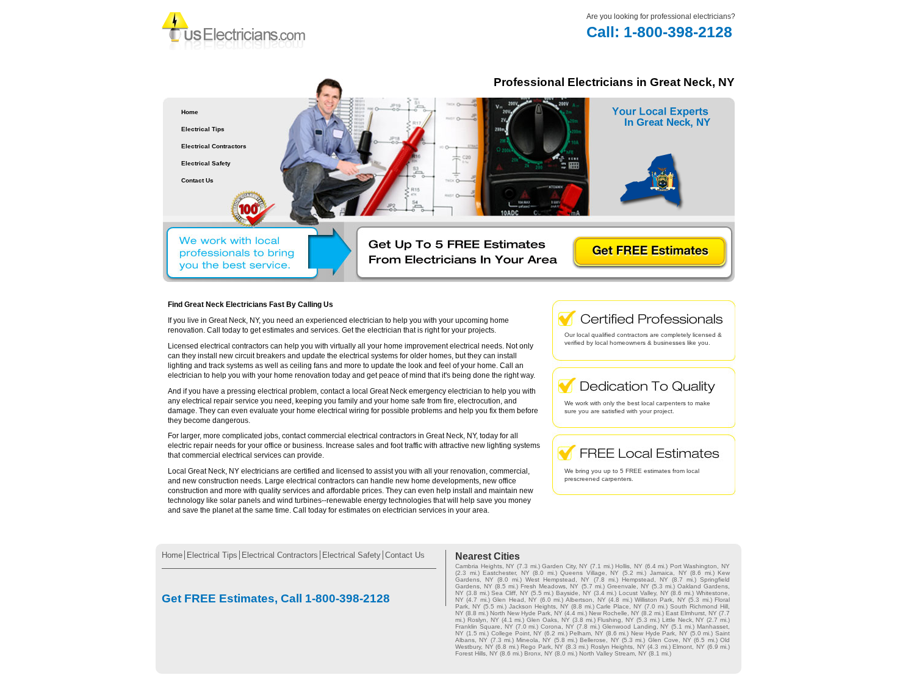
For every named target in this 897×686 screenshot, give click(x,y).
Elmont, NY (688, 646)
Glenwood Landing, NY (635, 626)
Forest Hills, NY (476, 653)
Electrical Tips (203, 129)
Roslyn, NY (483, 619)
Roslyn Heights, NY (618, 646)
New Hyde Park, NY (659, 633)
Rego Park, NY (542, 646)
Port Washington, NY (700, 566)
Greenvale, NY (628, 586)
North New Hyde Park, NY (526, 613)
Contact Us (197, 180)
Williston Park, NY (660, 599)
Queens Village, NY (589, 572)
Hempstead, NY (645, 579)
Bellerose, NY (599, 640)
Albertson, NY (585, 599)
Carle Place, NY (619, 606)
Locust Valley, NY (644, 593)
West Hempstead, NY (557, 579)
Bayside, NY (573, 593)
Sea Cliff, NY (509, 593)
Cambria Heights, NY (484, 566)
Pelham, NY (586, 633)
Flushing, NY (615, 619)
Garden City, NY (565, 566)
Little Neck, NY (683, 619)
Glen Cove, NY (670, 640)
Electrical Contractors (214, 146)
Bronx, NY (538, 653)
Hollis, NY (629, 566)
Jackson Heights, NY (539, 606)
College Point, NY (516, 633)
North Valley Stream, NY (613, 653)
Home (189, 112)
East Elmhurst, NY (691, 613)
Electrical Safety (206, 163)
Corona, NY (557, 626)
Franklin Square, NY (484, 626)
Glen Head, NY (514, 599)
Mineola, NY (533, 640)
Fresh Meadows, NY (549, 586)
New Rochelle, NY (614, 613)
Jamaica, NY (668, 572)
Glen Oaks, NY (548, 619)
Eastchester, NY (506, 572)
